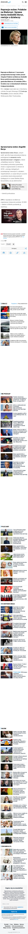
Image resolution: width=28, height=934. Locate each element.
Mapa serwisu (7, 927)
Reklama (16, 924)
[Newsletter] (4, 253)
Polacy (8, 244)
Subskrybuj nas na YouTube (11, 23)
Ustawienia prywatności (18, 927)
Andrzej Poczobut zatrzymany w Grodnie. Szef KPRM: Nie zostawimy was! (17, 187)
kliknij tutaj (16, 919)
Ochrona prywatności (17, 926)
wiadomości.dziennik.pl (11, 5)
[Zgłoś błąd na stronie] (24, 253)
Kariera (22, 924)
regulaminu (20, 907)
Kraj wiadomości (22, 303)
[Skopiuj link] (17, 253)
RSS (14, 929)
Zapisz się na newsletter (10, 27)
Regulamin (8, 926)
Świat (19, 5)
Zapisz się (14, 911)
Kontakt (6, 924)
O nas (11, 924)
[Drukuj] (11, 253)
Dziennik (2, 5)
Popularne (14, 303)
